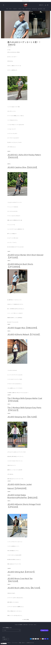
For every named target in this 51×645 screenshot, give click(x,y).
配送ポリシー (24, 642)
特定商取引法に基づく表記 (30, 642)
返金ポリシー (9, 642)
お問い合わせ (25, 624)
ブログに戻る (26, 619)
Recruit (35, 624)
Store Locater (31, 624)
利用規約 (20, 642)
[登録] (19, 630)
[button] (3, 5)
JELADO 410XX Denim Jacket (19, 484)
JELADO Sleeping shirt (22, 416)
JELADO (6, 642)
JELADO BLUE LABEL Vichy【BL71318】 (24, 587)
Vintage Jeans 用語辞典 (18, 624)
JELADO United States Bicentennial (22, 496)
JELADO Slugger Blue (22, 327)
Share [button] (9, 49)
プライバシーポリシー (15, 642)
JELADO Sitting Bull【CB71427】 (21, 572)
